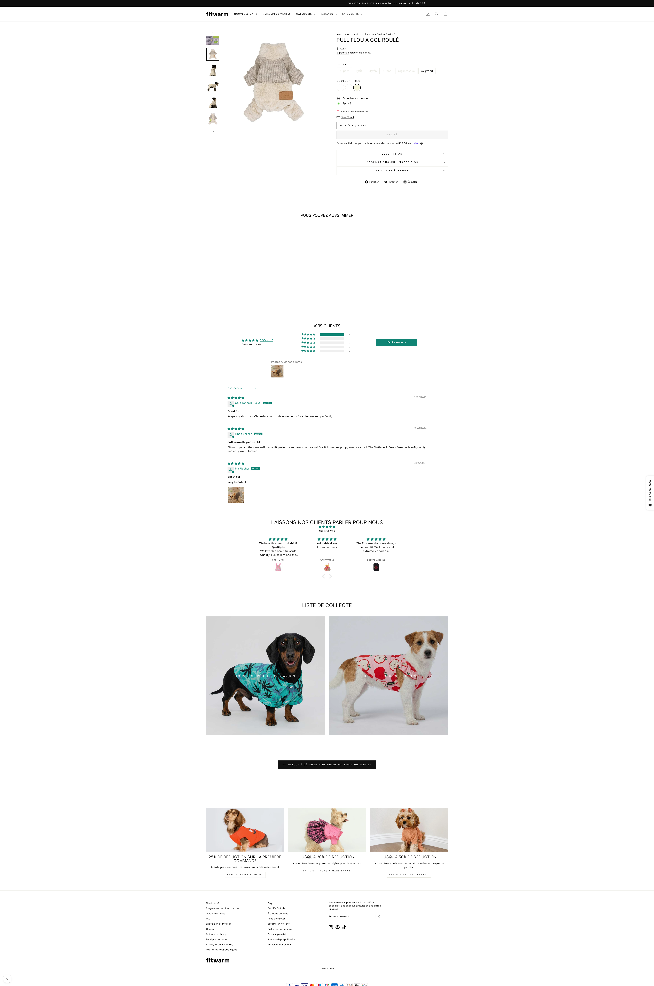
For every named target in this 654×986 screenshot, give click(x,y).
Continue (360, 503)
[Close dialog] (389, 451)
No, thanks (360, 522)
